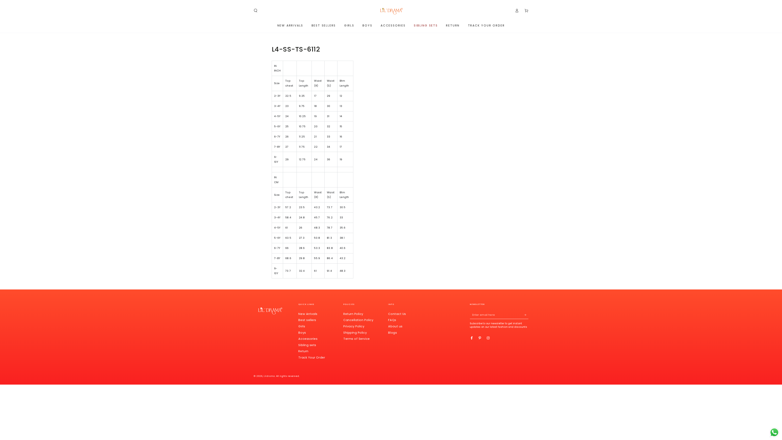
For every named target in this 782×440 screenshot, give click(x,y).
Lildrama (269, 376)
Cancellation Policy (358, 320)
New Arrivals (307, 314)
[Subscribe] (526, 315)
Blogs (392, 333)
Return (303, 351)
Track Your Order (311, 357)
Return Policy (353, 314)
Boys (302, 333)
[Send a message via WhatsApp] (774, 432)
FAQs (392, 320)
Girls (301, 326)
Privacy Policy (354, 326)
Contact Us (397, 314)
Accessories (307, 339)
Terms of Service (356, 339)
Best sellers (307, 320)
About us (395, 326)
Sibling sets (307, 345)
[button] (255, 11)
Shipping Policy (355, 333)
